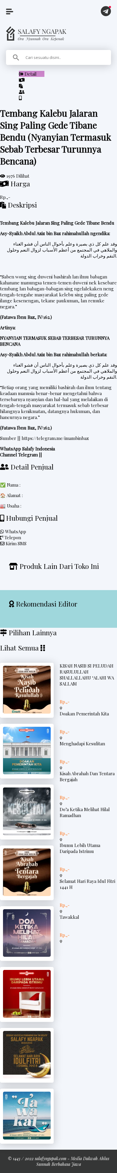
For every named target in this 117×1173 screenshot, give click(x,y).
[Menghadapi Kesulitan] (27, 834)
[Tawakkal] (27, 1138)
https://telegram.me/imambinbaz (55, 438)
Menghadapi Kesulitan (82, 744)
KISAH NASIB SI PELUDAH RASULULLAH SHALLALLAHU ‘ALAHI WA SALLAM (87, 675)
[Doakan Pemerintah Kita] (27, 773)
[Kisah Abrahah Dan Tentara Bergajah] (27, 894)
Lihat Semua (19, 647)
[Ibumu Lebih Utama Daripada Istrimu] (27, 1016)
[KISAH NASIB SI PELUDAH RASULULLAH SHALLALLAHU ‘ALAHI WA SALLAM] (27, 712)
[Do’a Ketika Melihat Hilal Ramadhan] (27, 955)
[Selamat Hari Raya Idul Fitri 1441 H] (27, 1077)
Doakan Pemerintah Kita (84, 714)
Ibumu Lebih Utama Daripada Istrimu (80, 848)
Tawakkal (69, 917)
